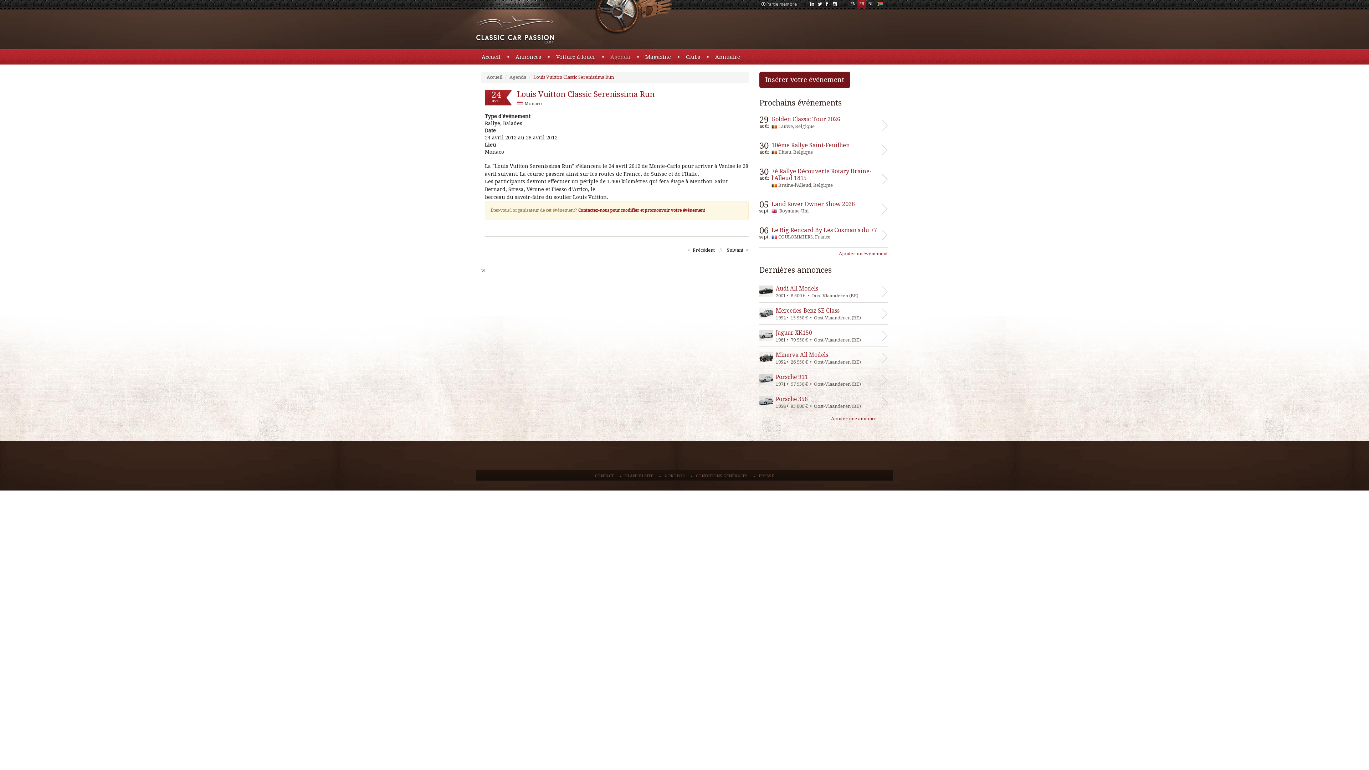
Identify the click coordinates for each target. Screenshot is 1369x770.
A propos (674, 476)
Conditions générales (722, 476)
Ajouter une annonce (854, 418)
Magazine (658, 57)
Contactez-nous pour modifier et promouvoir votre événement (641, 210)
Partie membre (781, 4)
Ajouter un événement (863, 253)
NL (870, 3)
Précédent (704, 250)
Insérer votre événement (804, 79)
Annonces (528, 57)
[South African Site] (879, 5)
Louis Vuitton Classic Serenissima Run (573, 77)
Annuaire (727, 57)
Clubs (693, 57)
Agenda (620, 57)
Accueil (491, 57)
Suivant (735, 250)
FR (862, 3)
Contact (604, 476)
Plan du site (639, 476)
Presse (766, 476)
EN (853, 3)
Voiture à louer (575, 57)
